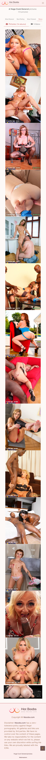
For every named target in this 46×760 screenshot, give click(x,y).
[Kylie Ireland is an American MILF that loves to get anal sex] (23, 333)
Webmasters (23, 757)
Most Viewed (31, 19)
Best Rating (20, 19)
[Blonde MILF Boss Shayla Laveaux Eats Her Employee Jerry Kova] (23, 99)
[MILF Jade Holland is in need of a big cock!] (23, 427)
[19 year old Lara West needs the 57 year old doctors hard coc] (23, 240)
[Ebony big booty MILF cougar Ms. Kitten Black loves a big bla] (23, 520)
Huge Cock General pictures (23, 754)
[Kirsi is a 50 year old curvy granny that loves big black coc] (23, 380)
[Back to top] (42, 748)
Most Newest (9, 19)
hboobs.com (29, 717)
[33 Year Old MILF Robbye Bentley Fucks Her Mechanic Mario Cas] (23, 52)
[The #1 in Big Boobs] (23, 698)
